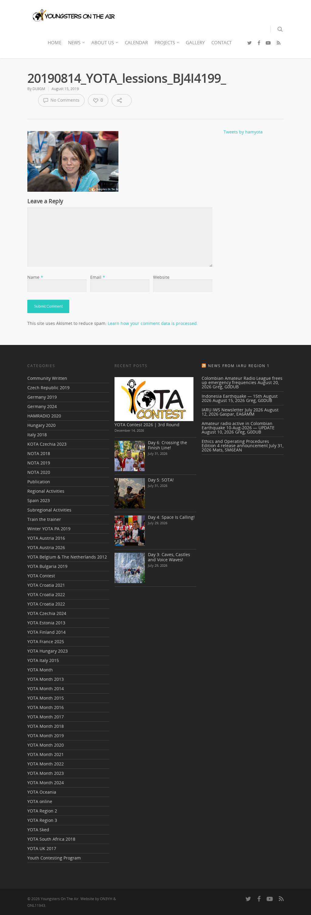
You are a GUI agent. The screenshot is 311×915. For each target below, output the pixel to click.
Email (97, 277)
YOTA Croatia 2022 (46, 594)
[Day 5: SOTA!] (129, 493)
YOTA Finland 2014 (46, 632)
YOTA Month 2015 (45, 698)
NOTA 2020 (38, 472)
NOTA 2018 (38, 453)
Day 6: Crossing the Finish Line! (167, 445)
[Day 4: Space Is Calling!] (129, 530)
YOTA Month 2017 (45, 717)
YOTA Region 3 (42, 820)
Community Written (47, 378)
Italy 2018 (37, 434)
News (74, 42)
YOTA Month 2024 (45, 782)
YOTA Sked (38, 829)
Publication (38, 482)
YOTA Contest (41, 576)
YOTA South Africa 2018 (51, 839)
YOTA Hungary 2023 (47, 651)
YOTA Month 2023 (45, 773)
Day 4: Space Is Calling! (171, 517)
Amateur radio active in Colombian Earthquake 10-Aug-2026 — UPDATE (238, 425)
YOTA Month (40, 670)
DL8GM (38, 88)
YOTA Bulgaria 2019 (47, 566)
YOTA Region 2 (42, 811)
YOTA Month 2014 (45, 688)
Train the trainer (44, 519)
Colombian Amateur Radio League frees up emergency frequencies (242, 380)
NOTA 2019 (38, 463)
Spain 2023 (38, 500)
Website (161, 277)
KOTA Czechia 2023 (47, 444)
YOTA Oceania (41, 792)
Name (35, 277)
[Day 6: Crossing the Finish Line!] (129, 456)
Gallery (195, 42)
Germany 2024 (42, 406)
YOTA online (39, 801)
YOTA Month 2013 (45, 679)
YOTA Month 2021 (45, 754)
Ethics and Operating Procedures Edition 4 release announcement (235, 443)
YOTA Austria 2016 (46, 538)
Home (54, 42)
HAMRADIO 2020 (44, 416)
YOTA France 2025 (45, 641)
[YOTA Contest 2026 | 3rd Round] (153, 399)
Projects (165, 42)
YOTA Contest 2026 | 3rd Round (146, 424)
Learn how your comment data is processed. (153, 323)
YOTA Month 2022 (45, 764)
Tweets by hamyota (243, 132)
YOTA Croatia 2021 (46, 585)
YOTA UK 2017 (41, 848)
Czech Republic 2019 (48, 387)
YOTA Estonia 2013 (46, 623)
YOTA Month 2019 (45, 735)
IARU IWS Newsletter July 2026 (232, 410)
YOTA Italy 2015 (43, 660)
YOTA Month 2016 (45, 707)
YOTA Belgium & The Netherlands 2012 (67, 557)
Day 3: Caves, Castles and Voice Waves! (169, 557)
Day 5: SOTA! (161, 480)
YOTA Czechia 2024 (46, 613)
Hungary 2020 (41, 425)
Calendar (136, 42)
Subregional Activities (49, 510)
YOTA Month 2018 (45, 726)
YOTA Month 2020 (45, 745)
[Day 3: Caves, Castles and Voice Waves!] (129, 568)
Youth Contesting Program (54, 858)
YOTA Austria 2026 (46, 547)
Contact (221, 42)
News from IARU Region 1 (239, 365)
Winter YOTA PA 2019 (48, 529)
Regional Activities (45, 491)
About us (102, 42)
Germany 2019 (42, 397)
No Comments (64, 100)
